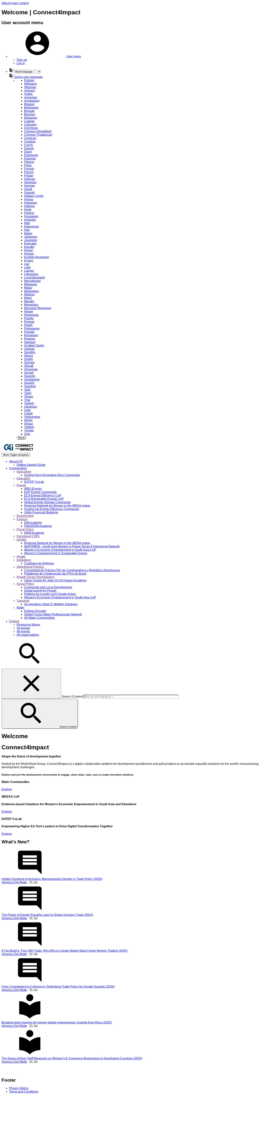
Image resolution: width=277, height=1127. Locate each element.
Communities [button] (18, 468)
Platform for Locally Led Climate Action (50, 594)
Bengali (29, 111)
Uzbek (28, 413)
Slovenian (31, 369)
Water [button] (20, 607)
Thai (27, 399)
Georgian (30, 182)
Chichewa (31, 128)
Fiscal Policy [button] (25, 529)
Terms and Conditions (23, 1091)
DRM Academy (34, 532)
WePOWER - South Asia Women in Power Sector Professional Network (72, 546)
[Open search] (30, 666)
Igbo (27, 223)
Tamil (27, 393)
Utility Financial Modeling (41, 512)
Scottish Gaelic (34, 345)
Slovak (28, 365)
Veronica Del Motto (14, 882)
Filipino (29, 162)
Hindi (27, 209)
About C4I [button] (15, 461)
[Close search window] (31, 684)
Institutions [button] (24, 560)
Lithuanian (31, 274)
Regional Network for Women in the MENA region (57, 505)
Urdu (27, 410)
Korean (29, 253)
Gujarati (29, 192)
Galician (29, 179)
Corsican (30, 138)
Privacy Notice (18, 1088)
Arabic (28, 94)
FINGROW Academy (38, 526)
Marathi (29, 301)
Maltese (29, 294)
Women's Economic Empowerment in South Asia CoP (60, 549)
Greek (28, 189)
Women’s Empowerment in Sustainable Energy (55, 553)
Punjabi (29, 331)
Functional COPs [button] (28, 536)
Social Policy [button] (25, 583)
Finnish (29, 168)
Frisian (28, 175)
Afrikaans (30, 83)
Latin (27, 267)
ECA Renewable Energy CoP (44, 498)
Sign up (22, 59)
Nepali (28, 311)
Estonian (30, 158)
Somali (29, 372)
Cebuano (30, 124)
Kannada (30, 243)
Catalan (29, 121)
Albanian (30, 87)
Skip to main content (15, 3)
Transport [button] (23, 600)
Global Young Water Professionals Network (53, 614)
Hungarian (31, 216)
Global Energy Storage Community (47, 502)
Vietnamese (32, 416)
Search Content (72, 696)
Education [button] (23, 478)
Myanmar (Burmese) (37, 308)
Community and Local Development (48, 587)
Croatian (30, 141)
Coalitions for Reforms (39, 563)
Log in (21, 63)
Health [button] (21, 556)
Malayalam (31, 291)
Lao (26, 264)
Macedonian (32, 281)
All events (23, 631)
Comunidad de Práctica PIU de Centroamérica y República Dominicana (72, 570)
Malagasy (30, 284)
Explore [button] (14, 621)
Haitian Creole (34, 196)
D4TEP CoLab (34, 481)
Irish (27, 230)
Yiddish (29, 427)
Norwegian (31, 314)
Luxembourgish (34, 277)
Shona (28, 355)
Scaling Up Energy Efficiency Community (51, 509)
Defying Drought (35, 611)
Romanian (31, 335)
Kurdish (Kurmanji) (36, 257)
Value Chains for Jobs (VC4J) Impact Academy (55, 580)
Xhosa (28, 423)
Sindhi (28, 359)
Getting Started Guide (31, 464)
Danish (29, 148)
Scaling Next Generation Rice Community (52, 475)
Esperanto (31, 155)
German (29, 185)
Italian (28, 233)
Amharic (29, 90)
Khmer (28, 250)
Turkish (29, 403)
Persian (29, 321)
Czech (28, 145)
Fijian (28, 165)
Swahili (29, 382)
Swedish (30, 386)
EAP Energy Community (40, 492)
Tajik (27, 389)
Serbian (29, 348)
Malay (28, 287)
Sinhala (29, 362)
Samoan (29, 342)
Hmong (29, 213)
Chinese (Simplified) (37, 131)
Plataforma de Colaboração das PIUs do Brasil (55, 573)
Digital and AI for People (40, 590)
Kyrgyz (28, 260)
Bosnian (29, 114)
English (29, 80)
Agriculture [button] (24, 471)
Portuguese (32, 328)
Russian (29, 338)
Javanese (30, 240)
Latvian (29, 270)
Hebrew (29, 206)
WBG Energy (33, 488)
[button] (45, 56)
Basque (29, 104)
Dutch (28, 151)
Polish (28, 325)
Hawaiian (30, 202)
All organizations (28, 634)
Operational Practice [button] (30, 566)
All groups (23, 628)
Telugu (28, 396)
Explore (7, 789)
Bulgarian (30, 117)
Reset (21, 437)
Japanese (30, 236)
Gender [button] (22, 539)
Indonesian (31, 226)
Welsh (28, 420)
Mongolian (31, 304)
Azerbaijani (31, 100)
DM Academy (33, 522)
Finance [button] (22, 519)
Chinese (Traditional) (38, 134)
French (29, 172)
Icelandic (30, 219)
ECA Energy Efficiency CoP (42, 495)
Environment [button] (25, 515)
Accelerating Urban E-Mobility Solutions (50, 604)
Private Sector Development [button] (35, 577)
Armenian (30, 97)
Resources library (28, 624)
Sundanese (32, 379)
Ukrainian (30, 406)
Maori (28, 298)
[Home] (18, 451)
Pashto (29, 318)
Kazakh (29, 247)
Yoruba (29, 430)
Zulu (27, 433)
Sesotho (29, 352)
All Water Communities (39, 617)
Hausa (28, 199)
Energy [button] (21, 485)
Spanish (29, 376)
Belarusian (31, 107)
